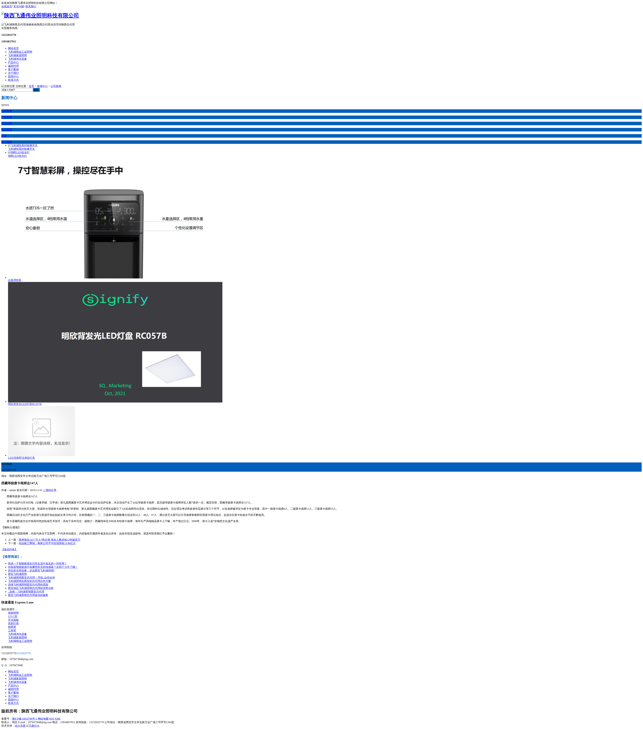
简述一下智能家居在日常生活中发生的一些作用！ (37, 563)
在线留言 (6, 6)
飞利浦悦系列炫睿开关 (21, 149)
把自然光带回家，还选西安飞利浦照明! (31, 570)
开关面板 (13, 619)
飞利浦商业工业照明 (20, 51)
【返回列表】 (9, 549)
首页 (31, 86)
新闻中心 (13, 76)
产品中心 (13, 62)
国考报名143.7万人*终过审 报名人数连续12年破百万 (49, 539)
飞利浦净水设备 (17, 58)
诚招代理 (13, 65)
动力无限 (20, 725)
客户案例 (13, 69)
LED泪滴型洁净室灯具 (21, 457)
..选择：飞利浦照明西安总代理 (26, 591)
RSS (52, 718)
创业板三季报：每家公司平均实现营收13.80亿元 (47, 543)
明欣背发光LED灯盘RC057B (25, 404)
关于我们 (13, 72)
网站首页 (13, 48)
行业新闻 (6, 117)
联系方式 (13, 80)
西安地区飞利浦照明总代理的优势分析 (31, 588)
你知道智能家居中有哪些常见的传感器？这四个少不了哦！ (43, 567)
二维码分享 (49, 490)
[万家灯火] (33, 725)
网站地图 (43, 718)
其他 (4, 135)
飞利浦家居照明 (17, 55)
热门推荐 (6, 141)
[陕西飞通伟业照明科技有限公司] (40, 15)
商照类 (12, 627)
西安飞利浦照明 (17, 574)
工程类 (12, 630)
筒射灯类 (13, 623)
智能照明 (13, 612)
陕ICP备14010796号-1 (24, 718)
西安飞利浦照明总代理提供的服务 (28, 595)
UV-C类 (12, 616)
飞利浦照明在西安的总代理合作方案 (29, 581)
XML (58, 718)
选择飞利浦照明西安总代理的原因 (28, 584)
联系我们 (30, 6)
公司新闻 (56, 86)
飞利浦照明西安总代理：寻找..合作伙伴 (31, 577)
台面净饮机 (14, 280)
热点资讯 (6, 129)
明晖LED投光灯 (17, 156)
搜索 (36, 90)
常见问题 (18, 6)
